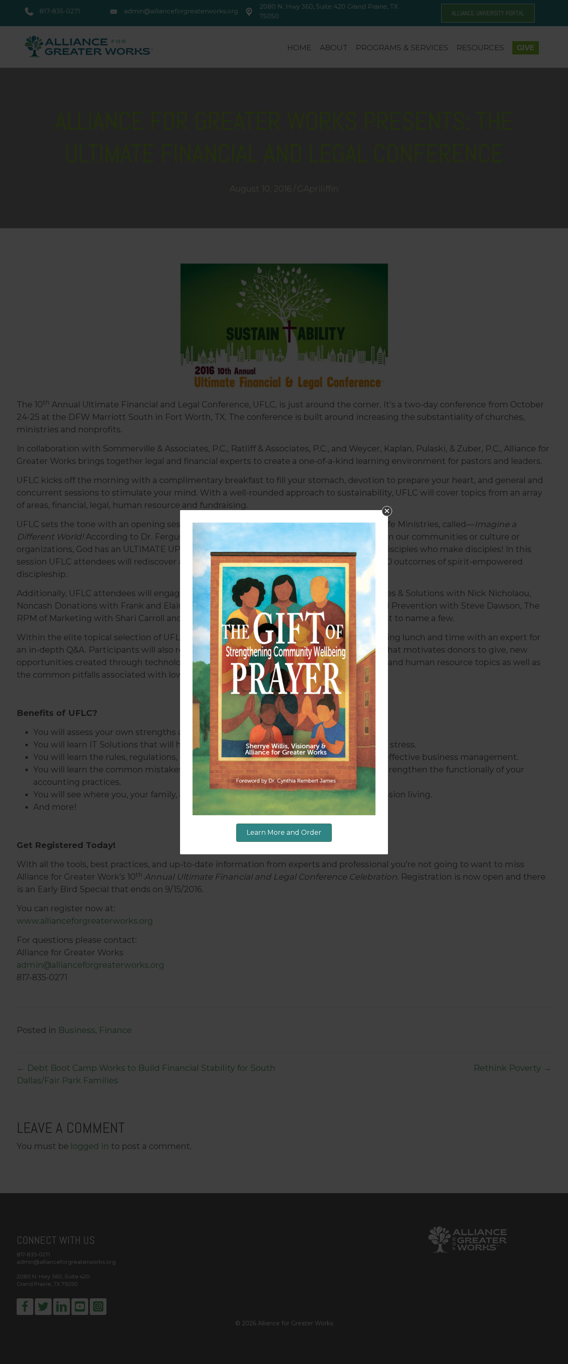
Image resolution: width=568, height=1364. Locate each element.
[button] (387, 511)
